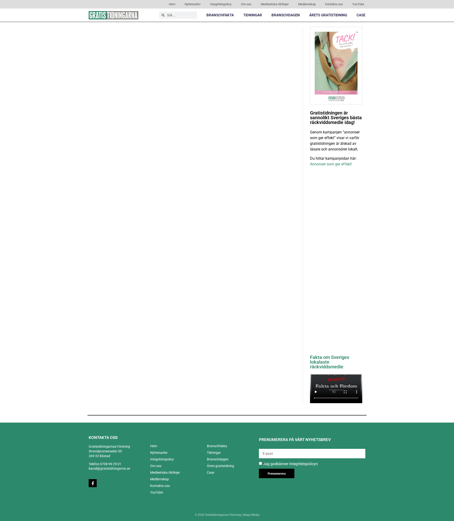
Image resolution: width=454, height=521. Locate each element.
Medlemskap (307, 4)
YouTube (358, 4)
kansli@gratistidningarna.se (109, 468)
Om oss (246, 4)
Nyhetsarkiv (193, 4)
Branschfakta (220, 15)
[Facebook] (93, 483)
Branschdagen (285, 15)
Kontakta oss (334, 4)
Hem (172, 4)
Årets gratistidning (328, 15)
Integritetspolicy (220, 4)
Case (361, 15)
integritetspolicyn (303, 464)
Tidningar (252, 15)
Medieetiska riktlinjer (275, 4)
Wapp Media (251, 515)
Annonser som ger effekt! (331, 164)
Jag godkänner (290, 464)
